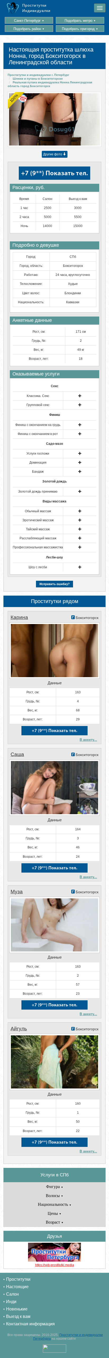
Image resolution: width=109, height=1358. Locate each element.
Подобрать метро (80, 21)
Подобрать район (28, 29)
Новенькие (17, 1309)
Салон (12, 1294)
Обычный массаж (38, 511)
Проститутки (18, 1279)
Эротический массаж (38, 520)
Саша (17, 754)
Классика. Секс (38, 396)
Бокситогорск (73, 266)
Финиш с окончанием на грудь (37, 425)
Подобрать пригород (80, 29)
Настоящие (17, 1286)
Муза (17, 891)
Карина (19, 617)
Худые (73, 284)
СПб (73, 257)
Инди (11, 1301)
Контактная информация (30, 1324)
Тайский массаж (38, 529)
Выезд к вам (18, 1316)
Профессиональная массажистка (38, 547)
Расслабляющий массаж (38, 538)
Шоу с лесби (38, 567)
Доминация (38, 462)
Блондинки (73, 293)
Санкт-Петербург (29, 21)
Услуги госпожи (37, 453)
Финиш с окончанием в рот (38, 434)
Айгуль (19, 1028)
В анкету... (88, 740)
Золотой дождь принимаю (37, 491)
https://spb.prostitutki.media (54, 1265)
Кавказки (72, 302)
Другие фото (53, 154)
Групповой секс (37, 405)
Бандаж (38, 471)
